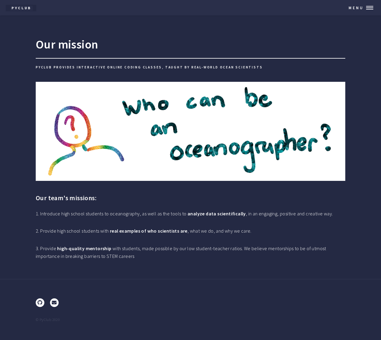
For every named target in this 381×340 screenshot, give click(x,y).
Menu (356, 7)
